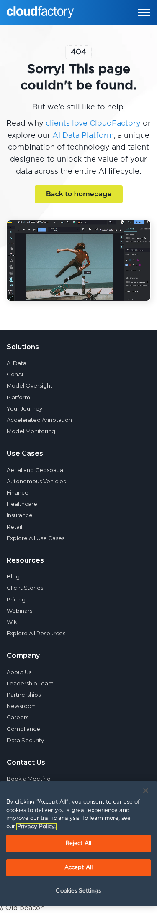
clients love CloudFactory (93, 123)
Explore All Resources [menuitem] (36, 633)
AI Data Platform (83, 135)
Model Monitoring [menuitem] (31, 431)
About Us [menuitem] (19, 672)
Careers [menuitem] (17, 717)
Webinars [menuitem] (19, 610)
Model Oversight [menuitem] (29, 385)
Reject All (78, 843)
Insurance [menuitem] (20, 515)
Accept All (78, 867)
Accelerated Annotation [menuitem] (39, 419)
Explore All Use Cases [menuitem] (35, 538)
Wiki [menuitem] (12, 622)
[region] (78, 843)
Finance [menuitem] (17, 492)
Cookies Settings (78, 891)
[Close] (145, 790)
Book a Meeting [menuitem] (29, 778)
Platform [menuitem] (18, 397)
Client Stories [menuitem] (25, 587)
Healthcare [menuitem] (22, 503)
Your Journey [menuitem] (24, 408)
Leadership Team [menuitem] (30, 683)
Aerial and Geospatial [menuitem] (35, 470)
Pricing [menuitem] (16, 599)
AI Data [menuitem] (16, 363)
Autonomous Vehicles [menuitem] (36, 481)
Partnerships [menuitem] (24, 694)
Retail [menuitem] (14, 526)
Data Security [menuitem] (25, 740)
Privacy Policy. (36, 826)
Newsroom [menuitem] (22, 706)
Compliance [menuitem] (23, 728)
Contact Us (26, 762)
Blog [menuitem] (13, 576)
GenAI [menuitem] (15, 374)
